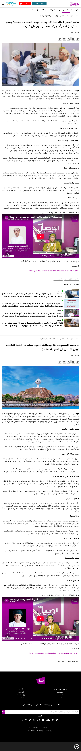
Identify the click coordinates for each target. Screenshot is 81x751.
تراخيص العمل (58, 279)
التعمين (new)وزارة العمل (71, 279)
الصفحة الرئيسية (73, 16)
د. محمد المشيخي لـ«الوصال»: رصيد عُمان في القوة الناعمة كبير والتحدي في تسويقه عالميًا (48, 339)
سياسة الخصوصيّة (47, 728)
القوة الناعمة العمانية (73, 661)
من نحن (60, 698)
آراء (59, 10)
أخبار (21, 690)
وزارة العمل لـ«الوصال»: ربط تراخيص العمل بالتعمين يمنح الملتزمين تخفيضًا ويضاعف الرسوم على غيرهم (48, 16)
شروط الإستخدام (33, 728)
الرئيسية (74, 10)
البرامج (52, 10)
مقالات (60, 692)
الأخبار (66, 10)
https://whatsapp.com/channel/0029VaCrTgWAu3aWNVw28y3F (54, 271)
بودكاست (35, 10)
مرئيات (44, 10)
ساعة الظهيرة (61, 661)
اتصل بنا (21, 698)
